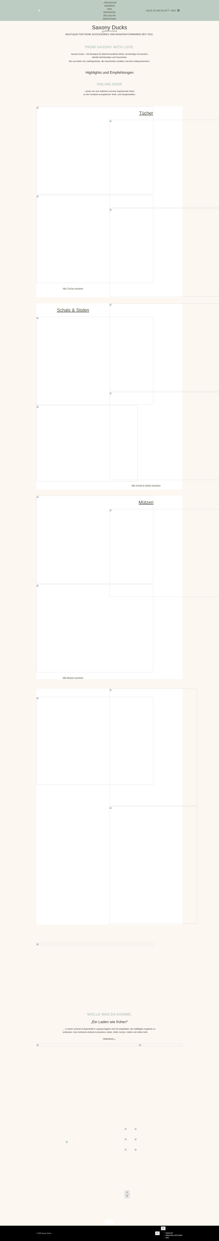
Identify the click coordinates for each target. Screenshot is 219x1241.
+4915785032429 (103, 1132)
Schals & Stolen (73, 310)
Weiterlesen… (109, 1039)
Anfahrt (69, 1147)
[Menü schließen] (127, 1196)
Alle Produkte (42, 1156)
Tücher (146, 113)
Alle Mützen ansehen (73, 678)
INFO (173, 10)
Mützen (146, 502)
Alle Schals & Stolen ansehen (146, 485)
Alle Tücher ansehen (73, 288)
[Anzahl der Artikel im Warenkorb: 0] (39, 10)
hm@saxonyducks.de (105, 1136)
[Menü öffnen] (127, 1192)
